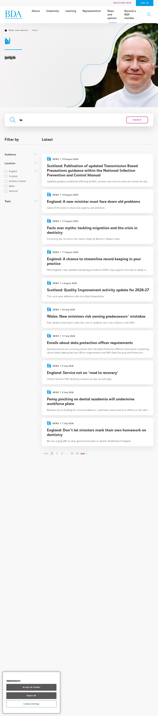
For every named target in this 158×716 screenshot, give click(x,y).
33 (72, 453)
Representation (92, 11)
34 (77, 453)
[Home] (7, 30)
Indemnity (52, 11)
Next (83, 454)
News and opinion (112, 14)
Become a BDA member (130, 14)
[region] (31, 693)
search (137, 120)
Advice (36, 11)
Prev (46, 454)
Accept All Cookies (31, 687)
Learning (70, 11)
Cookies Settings (31, 704)
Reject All (31, 695)
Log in (145, 3)
